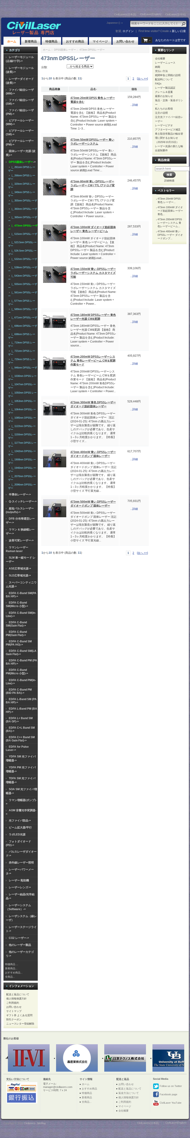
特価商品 (51, 41)
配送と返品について (17, 994)
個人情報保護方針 (16, 998)
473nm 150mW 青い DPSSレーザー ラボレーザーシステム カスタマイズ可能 (93, 272)
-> (22, 162)
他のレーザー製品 (20, 945)
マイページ (100, 41)
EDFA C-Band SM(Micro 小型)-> (17, 604)
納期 (157, 66)
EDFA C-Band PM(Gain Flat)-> (16, 633)
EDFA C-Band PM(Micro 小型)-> (17, 671)
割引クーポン (14, 1019)
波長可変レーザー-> (21, 540)
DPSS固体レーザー (65, 49)
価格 (134, 89)
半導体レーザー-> (20, 494)
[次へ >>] (142, 78)
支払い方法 (161, 71)
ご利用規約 (12, 1002)
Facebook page (168, 1094)
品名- (93, 89)
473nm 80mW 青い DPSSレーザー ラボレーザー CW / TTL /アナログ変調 (92, 185)
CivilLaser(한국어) (175, 14)
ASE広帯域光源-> (20, 568)
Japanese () (113, 22)
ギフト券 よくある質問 (19, 1015)
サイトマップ (14, 1011)
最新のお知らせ (164, 96)
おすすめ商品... (13, 972)
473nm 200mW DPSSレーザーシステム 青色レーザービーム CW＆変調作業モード (92, 360)
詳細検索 (169, 180)
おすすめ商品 (75, 41)
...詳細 (134, 104)
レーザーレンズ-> (20, 887)
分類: (44, 67)
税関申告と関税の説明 (167, 75)
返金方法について (128, 1093)
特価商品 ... (11, 964)
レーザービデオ (164, 125)
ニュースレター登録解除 (20, 1023)
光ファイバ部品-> (20, 820)
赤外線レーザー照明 (21, 862)
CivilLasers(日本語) (125, 14)
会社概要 (160, 58)
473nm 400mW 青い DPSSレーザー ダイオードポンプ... (170, 235)
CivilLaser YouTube (170, 1102)
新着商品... (11, 968)
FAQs (158, 83)
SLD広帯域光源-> (20, 575)
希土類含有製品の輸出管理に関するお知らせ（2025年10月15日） (169, 137)
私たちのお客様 (164, 108)
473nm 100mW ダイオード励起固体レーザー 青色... (170, 211)
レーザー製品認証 (165, 87)
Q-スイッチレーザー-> (23, 501)
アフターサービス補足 (167, 129)
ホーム (11, 41)
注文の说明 (161, 112)
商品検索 (164, 160)
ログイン (128, 31)
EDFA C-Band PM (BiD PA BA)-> (19, 691)
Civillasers (29, 1123)
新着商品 (31, 41)
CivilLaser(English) (150, 14)
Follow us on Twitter (170, 1086)
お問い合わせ (125, 41)
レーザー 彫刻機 (19, 880)
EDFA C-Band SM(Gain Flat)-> (16, 624)
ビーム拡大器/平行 (20, 827)
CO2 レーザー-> (19, 938)
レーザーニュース (165, 62)
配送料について (164, 79)
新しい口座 (179, 31)
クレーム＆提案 (164, 92)
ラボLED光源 (17, 834)
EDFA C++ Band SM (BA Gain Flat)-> (20, 739)
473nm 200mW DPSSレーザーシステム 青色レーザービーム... (170, 223)
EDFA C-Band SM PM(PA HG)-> (19, 643)
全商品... (10, 976)
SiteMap (41, 1123)
